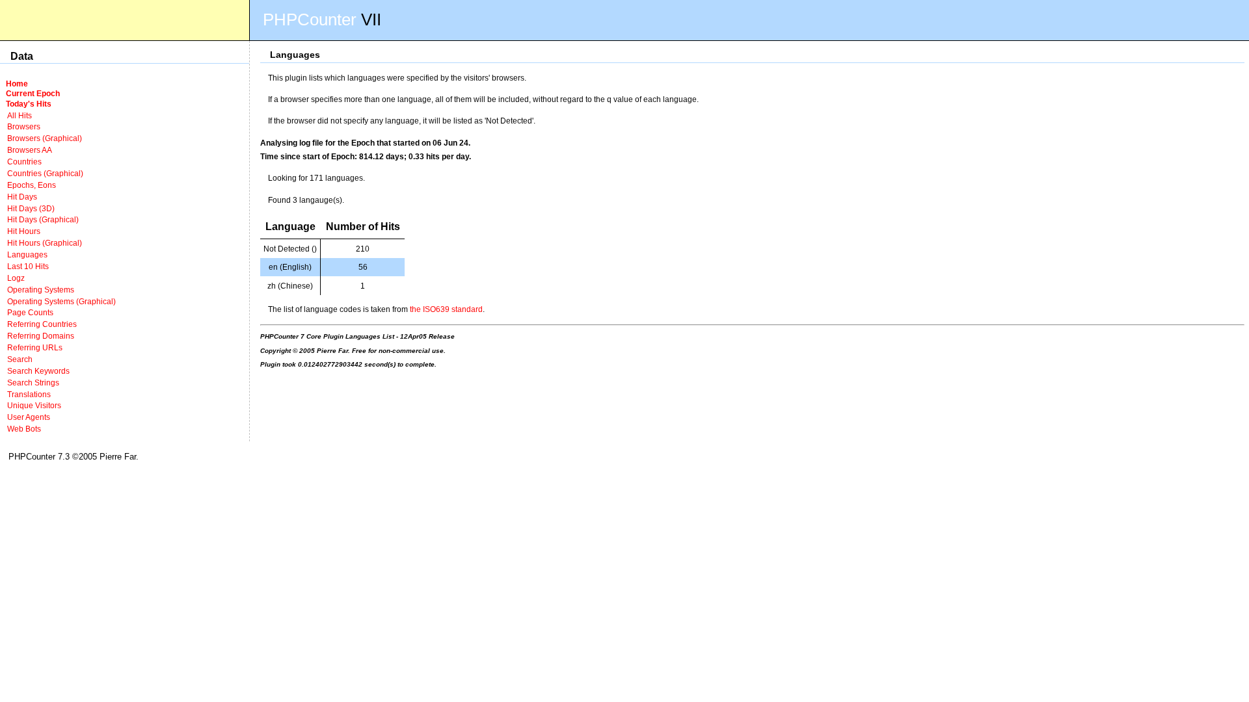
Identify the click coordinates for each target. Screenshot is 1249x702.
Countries (24, 161)
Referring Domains (40, 336)
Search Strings (33, 382)
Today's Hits (28, 103)
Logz (16, 278)
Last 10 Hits (28, 266)
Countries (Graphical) (45, 173)
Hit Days (22, 196)
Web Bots (24, 428)
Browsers (23, 126)
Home (17, 83)
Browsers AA (29, 150)
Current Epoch (33, 93)
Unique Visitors (34, 405)
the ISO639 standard (446, 309)
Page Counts (30, 312)
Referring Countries (42, 324)
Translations (29, 394)
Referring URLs (34, 347)
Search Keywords (38, 371)
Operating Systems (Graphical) (61, 301)
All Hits (19, 115)
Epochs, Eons (31, 185)
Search (20, 359)
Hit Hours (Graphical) (44, 243)
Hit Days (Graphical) (43, 219)
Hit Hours (23, 231)
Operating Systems (40, 289)
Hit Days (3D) (31, 208)
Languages (27, 254)
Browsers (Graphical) (44, 138)
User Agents (28, 417)
